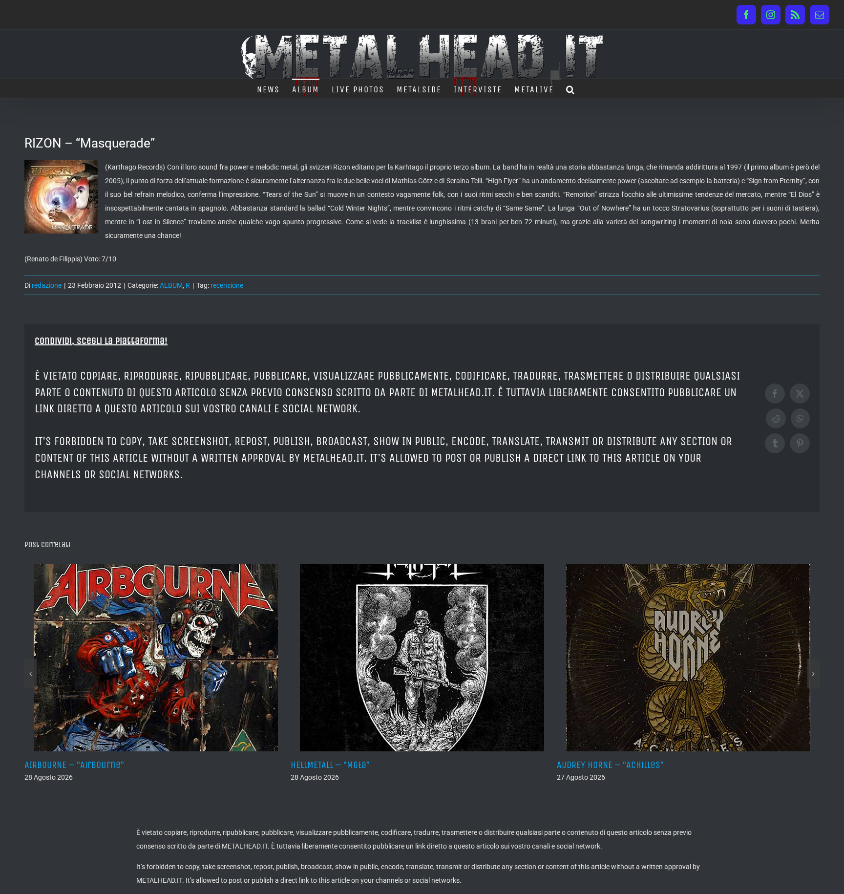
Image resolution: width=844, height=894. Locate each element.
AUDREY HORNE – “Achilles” (359, 764)
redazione (47, 285)
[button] (570, 88)
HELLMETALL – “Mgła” (79, 764)
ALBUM (171, 285)
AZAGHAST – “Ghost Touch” (625, 764)
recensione (227, 285)
